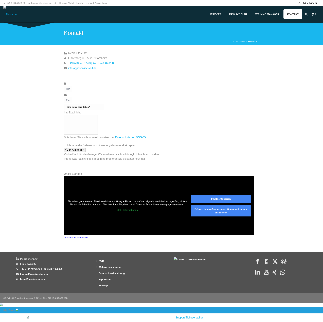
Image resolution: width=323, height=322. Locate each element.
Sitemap (103, 285)
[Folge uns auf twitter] (275, 262)
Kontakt (293, 14)
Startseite (239, 42)
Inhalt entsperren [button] (221, 198)
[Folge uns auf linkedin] (257, 272)
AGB (101, 260)
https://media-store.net (33, 279)
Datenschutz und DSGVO (130, 137)
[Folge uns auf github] (266, 262)
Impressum (105, 279)
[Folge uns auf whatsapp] (282, 272)
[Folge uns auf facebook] (257, 262)
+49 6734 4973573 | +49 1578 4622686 (91, 63)
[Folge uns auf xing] (274, 272)
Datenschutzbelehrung (112, 273)
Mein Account (238, 14)
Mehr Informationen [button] (127, 210)
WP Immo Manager (267, 14)
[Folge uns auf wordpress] (283, 262)
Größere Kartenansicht (76, 237)
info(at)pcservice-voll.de (82, 68)
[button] (74, 150)
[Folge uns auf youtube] (266, 272)
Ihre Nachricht (72, 112)
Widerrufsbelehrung (110, 267)
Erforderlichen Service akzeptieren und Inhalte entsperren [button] (221, 211)
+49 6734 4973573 (16, 3)
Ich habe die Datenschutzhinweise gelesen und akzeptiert (101, 145)
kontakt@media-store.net (43, 3)
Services (215, 14)
